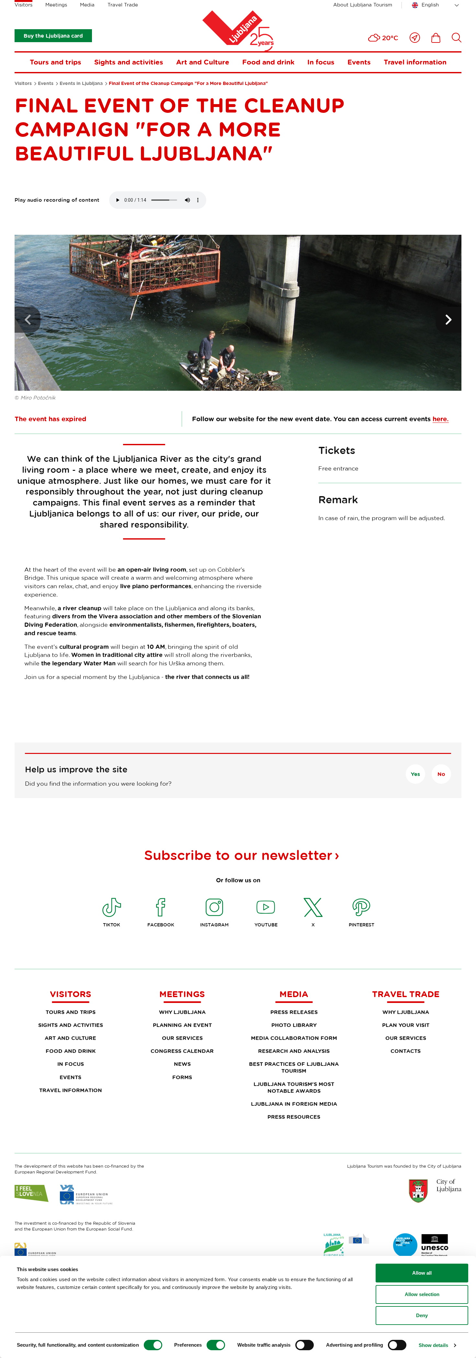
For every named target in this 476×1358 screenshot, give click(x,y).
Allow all (422, 1273)
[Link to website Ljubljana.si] (435, 1190)
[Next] (448, 320)
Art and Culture (202, 62)
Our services (182, 1038)
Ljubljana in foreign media (294, 1104)
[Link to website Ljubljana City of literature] (421, 1245)
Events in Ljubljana (81, 83)
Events (359, 62)
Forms (182, 1077)
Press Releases (294, 1012)
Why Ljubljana (182, 1012)
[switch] (216, 1345)
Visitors (23, 4)
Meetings (56, 4)
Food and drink (268, 62)
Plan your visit (405, 1025)
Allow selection (422, 1294)
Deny (422, 1315)
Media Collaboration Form (294, 1038)
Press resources (293, 1117)
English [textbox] (430, 4)
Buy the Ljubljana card (53, 36)
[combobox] (436, 5)
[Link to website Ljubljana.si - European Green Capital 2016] (346, 1246)
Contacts (406, 1051)
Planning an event (182, 1025)
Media (87, 4)
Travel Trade (123, 4)
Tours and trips (55, 62)
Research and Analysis (294, 1051)
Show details (433, 1345)
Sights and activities (128, 62)
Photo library (294, 1025)
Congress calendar (182, 1051)
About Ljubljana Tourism (362, 4)
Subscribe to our (238, 854)
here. (441, 419)
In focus (320, 62)
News (182, 1064)
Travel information (415, 62)
